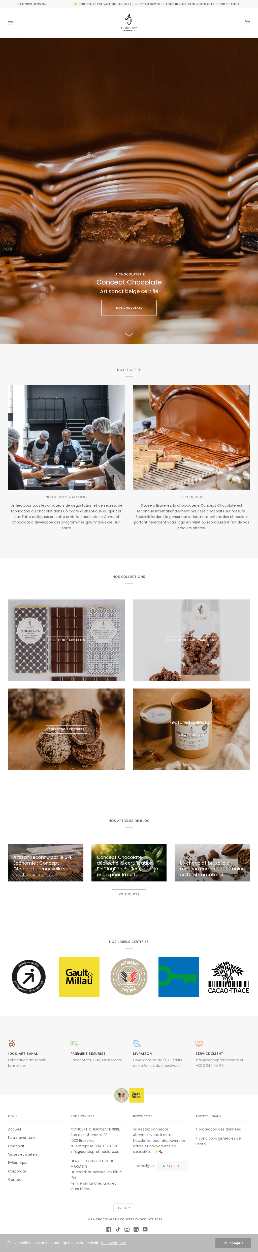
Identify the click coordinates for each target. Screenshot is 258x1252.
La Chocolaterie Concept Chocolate (122, 1219)
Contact (15, 1179)
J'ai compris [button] (233, 1243)
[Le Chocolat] (191, 437)
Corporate (17, 1171)
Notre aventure (21, 1137)
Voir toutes (129, 894)
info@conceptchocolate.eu (220, 1060)
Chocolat (16, 1146)
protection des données (220, 1129)
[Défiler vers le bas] (129, 333)
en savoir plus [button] (113, 1243)
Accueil (14, 1129)
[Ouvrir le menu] (15, 23)
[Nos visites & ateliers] (66, 437)
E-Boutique (17, 1162)
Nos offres (129, 206)
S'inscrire (171, 1165)
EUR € (122, 1207)
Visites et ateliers (23, 1154)
